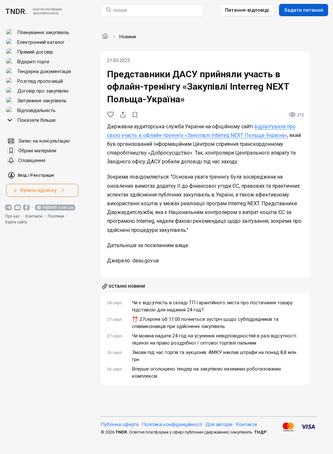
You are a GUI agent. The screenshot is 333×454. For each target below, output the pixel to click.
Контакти (33, 216)
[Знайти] (108, 10)
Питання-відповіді (247, 10)
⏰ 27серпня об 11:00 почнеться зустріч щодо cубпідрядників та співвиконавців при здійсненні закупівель (205, 323)
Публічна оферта (120, 424)
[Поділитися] (123, 114)
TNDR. (16, 11)
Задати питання (303, 10)
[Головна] (105, 36)
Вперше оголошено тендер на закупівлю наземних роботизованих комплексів (206, 372)
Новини (127, 37)
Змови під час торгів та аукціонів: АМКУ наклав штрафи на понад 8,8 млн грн (214, 356)
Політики (56, 216)
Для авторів (219, 424)
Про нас (12, 216)
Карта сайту (16, 222)
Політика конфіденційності (172, 424)
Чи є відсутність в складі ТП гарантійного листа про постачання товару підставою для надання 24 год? (212, 306)
